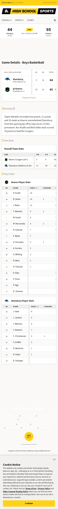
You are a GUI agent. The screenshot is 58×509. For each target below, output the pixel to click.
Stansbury (9, 33)
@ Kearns (49, 33)
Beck (16, 260)
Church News (18, 2)
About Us (10, 424)
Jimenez (18, 291)
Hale (16, 311)
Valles (17, 199)
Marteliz (17, 211)
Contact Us (23, 424)
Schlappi (18, 360)
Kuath (17, 193)
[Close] (54, 460)
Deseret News (7, 2)
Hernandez (19, 223)
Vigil (15, 285)
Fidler (16, 354)
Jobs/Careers (13, 427)
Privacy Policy (28, 415)
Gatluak (17, 229)
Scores (30, 20)
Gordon (17, 248)
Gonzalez (18, 242)
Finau (16, 279)
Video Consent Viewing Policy (15, 491)
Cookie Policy (44, 415)
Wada (16, 236)
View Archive (46, 427)
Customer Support (41, 424)
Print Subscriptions (49, 2)
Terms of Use (11, 415)
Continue (29, 503)
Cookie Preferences (29, 419)
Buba (16, 205)
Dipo (16, 272)
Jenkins (17, 317)
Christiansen (19, 336)
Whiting (17, 254)
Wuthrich (18, 348)
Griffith (17, 342)
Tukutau (18, 266)
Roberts (17, 330)
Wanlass (17, 323)
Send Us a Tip (30, 427)
